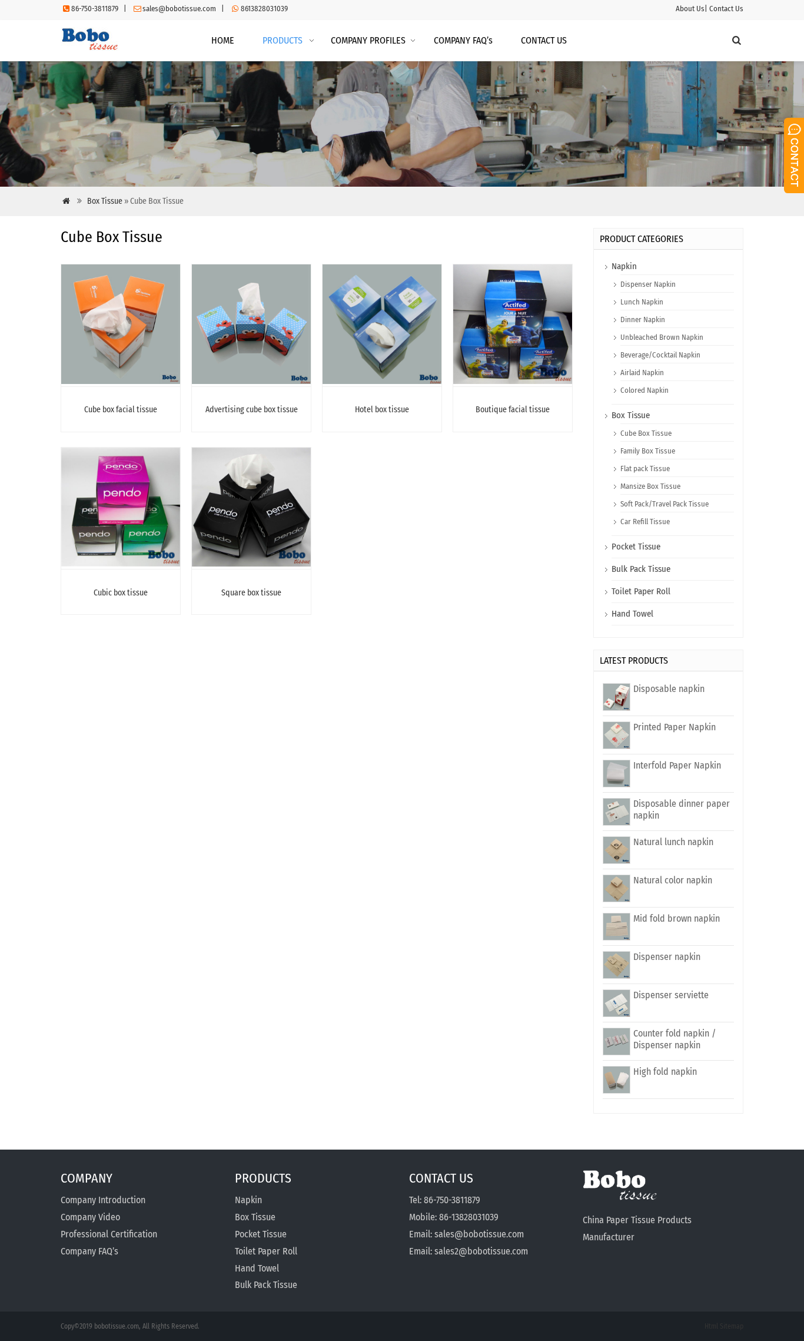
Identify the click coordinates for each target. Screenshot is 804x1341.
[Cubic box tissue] (120, 563)
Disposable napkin (669, 688)
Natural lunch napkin (673, 841)
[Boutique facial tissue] (512, 380)
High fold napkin (665, 1071)
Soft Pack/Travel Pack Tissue (664, 503)
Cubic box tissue (121, 593)
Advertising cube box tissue (251, 410)
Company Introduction (103, 1200)
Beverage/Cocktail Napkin (660, 354)
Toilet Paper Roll (641, 591)
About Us (690, 8)
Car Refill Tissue (645, 521)
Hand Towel (632, 613)
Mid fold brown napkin (676, 918)
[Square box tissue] (251, 563)
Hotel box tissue (382, 410)
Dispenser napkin (666, 956)
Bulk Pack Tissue (641, 569)
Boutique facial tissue (513, 410)
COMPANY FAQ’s (463, 40)
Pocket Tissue (636, 546)
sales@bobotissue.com (179, 8)
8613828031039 (264, 8)
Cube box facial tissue (120, 410)
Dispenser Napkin (648, 284)
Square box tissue (251, 593)
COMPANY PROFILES (368, 40)
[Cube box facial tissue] (120, 380)
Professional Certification (109, 1234)
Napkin (624, 266)
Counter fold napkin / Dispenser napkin (674, 1039)
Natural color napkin (672, 880)
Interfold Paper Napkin (677, 765)
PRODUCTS (283, 40)
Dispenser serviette (671, 995)
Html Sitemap (724, 1326)
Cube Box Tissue (646, 433)
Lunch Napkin (641, 301)
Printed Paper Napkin (674, 727)
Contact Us (726, 8)
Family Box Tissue (647, 450)
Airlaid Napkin (642, 372)
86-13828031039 (469, 1217)
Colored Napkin (644, 390)
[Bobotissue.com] (90, 47)
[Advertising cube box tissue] (251, 380)
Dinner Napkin (642, 319)
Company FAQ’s (89, 1251)
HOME (222, 40)
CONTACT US (544, 40)
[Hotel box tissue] (382, 380)
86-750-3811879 (94, 8)
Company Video (90, 1217)
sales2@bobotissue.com (481, 1251)
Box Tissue (104, 201)
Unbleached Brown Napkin (661, 337)
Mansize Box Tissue (650, 486)
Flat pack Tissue (645, 468)
